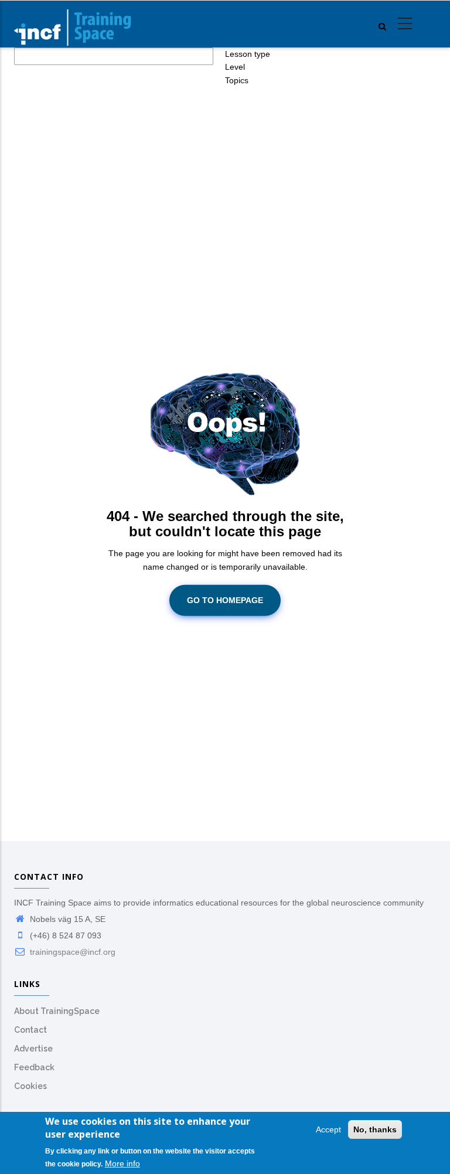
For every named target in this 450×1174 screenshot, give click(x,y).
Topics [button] (236, 80)
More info (122, 1163)
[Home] (72, 24)
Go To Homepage (225, 600)
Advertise (33, 1048)
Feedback (34, 1067)
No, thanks (375, 1129)
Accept (328, 1129)
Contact (30, 1030)
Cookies (30, 1086)
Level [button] (235, 67)
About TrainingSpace (57, 1011)
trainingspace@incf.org (71, 952)
